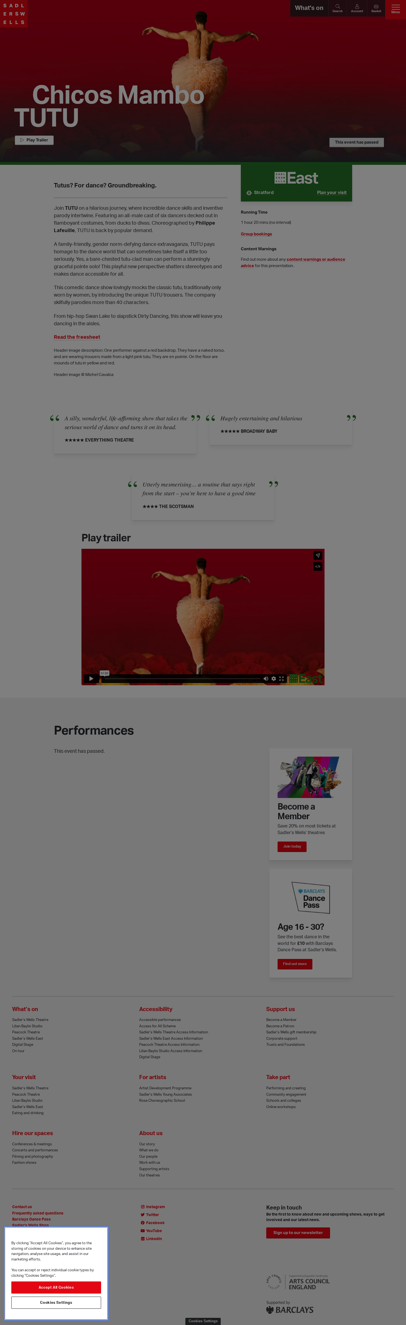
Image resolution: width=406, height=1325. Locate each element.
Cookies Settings (56, 1303)
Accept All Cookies (56, 1287)
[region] (56, 1273)
